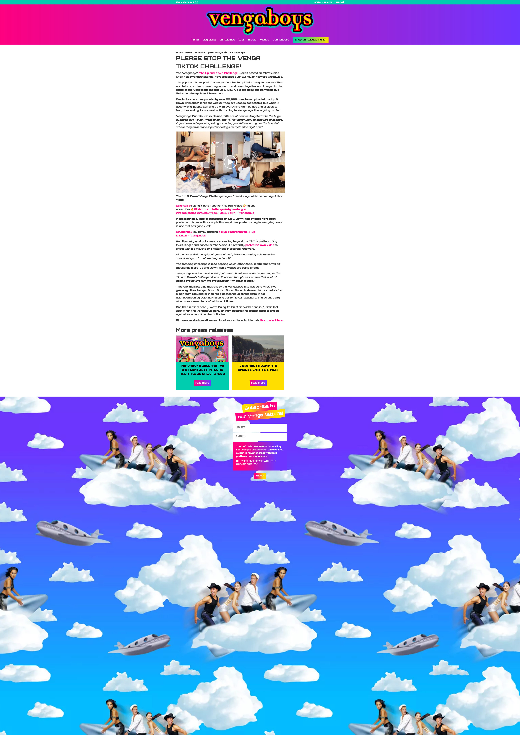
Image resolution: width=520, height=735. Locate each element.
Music (252, 40)
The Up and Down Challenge (218, 73)
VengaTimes (227, 40)
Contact (340, 2)
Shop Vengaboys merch (310, 40)
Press (317, 2)
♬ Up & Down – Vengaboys (235, 213)
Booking (328, 2)
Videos (264, 40)
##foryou (239, 209)
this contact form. (272, 320)
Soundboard (281, 40)
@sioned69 (183, 206)
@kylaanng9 (184, 232)
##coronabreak (237, 232)
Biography (209, 40)
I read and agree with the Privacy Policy (256, 463)
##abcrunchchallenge (209, 209)
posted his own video (259, 245)
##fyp (228, 209)
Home (195, 40)
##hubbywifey (207, 213)
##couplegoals (186, 213)
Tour (241, 40)
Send (260, 476)
